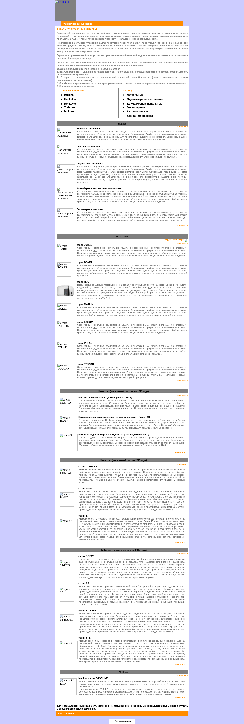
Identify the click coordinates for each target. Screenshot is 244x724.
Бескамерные (136, 107)
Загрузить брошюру (174, 239)
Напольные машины (88, 146)
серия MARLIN (85, 304)
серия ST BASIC (87, 610)
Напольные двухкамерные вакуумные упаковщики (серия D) (113, 434)
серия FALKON (85, 322)
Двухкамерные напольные (144, 103)
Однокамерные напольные (145, 99)
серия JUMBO (84, 245)
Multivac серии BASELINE (93, 678)
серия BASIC (85, 488)
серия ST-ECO (86, 556)
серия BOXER (84, 262)
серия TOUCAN (85, 364)
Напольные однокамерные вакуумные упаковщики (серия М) (114, 417)
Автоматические (137, 111)
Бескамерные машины (90, 209)
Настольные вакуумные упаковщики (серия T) (105, 397)
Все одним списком (140, 115)
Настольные (135, 94)
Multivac (69, 111)
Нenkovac (70, 103)
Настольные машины (89, 128)
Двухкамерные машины (90, 163)
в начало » (182, 127)
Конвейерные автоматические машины (99, 188)
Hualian (69, 94)
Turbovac (70, 107)
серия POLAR (84, 343)
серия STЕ (84, 637)
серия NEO (83, 282)
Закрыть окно (123, 721)
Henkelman (71, 99)
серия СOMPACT (87, 466)
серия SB (83, 583)
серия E (83, 515)
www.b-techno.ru (66, 713)
